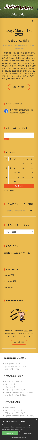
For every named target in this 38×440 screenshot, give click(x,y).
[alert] (19, 429)
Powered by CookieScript (19, 438)
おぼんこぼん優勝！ (19, 40)
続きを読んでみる (19, 87)
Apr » (12, 190)
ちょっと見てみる (18, 342)
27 (6, 181)
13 (6, 172)
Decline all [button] (27, 433)
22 (15, 177)
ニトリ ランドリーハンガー (16, 389)
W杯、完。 (14, 287)
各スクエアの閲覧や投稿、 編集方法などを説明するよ (21, 111)
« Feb (6, 190)
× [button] (36, 420)
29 (15, 181)
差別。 (12, 275)
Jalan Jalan (19, 14)
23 (19, 177)
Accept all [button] (9, 433)
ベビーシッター (11, 384)
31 (23, 181)
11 (27, 168)
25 (27, 177)
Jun (33, 45)
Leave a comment (20, 48)
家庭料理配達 (10, 407)
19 (32, 172)
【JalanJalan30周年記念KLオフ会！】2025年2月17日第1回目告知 (20, 393)
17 (23, 172)
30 (19, 181)
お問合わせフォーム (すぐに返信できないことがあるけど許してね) (15, 366)
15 (15, 172)
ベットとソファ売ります (14, 381)
